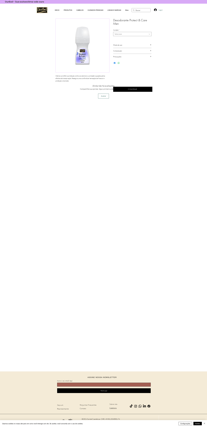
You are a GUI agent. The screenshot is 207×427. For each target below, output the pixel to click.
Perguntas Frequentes (88, 405)
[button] (114, 10)
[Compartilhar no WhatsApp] (118, 63)
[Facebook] (149, 406)
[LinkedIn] (144, 406)
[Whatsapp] (140, 406)
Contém (116, 30)
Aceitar (197, 423)
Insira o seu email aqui (64, 381)
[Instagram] (135, 406)
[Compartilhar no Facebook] (114, 63)
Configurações (185, 423)
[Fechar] (204, 423)
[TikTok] (131, 406)
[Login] (155, 10)
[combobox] (132, 34)
